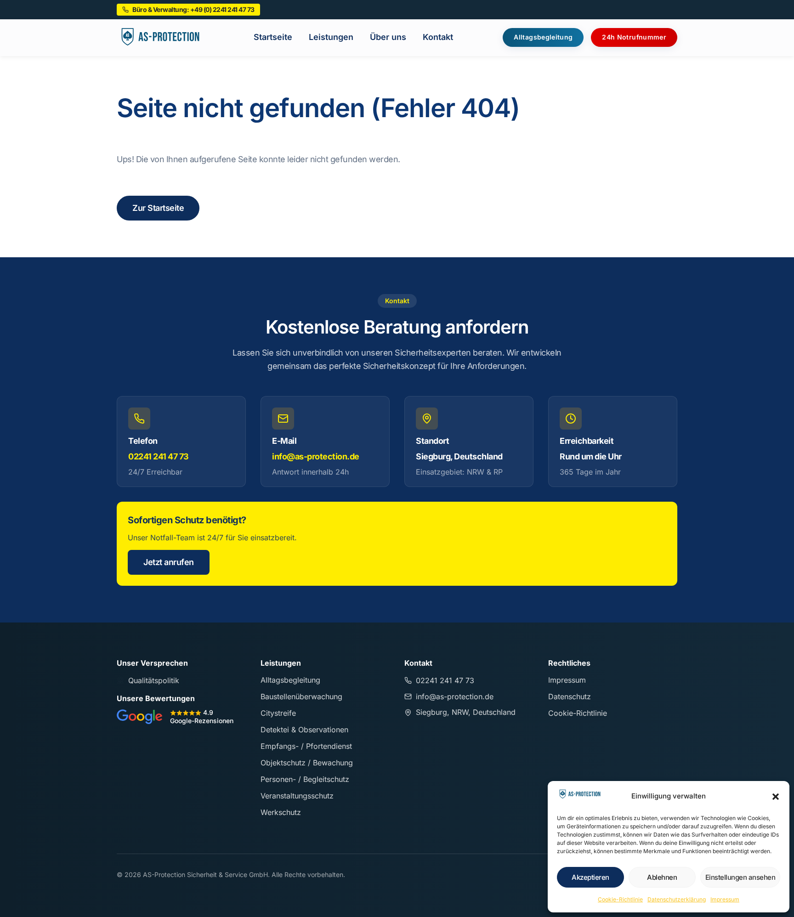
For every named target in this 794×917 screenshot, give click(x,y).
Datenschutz (569, 696)
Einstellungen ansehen (740, 877)
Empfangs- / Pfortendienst (306, 746)
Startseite (273, 37)
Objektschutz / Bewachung (307, 762)
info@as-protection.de (315, 456)
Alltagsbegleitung (290, 680)
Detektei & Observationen (304, 729)
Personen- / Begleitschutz (305, 779)
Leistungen (331, 37)
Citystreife (278, 713)
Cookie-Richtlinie (620, 899)
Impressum (724, 899)
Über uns (388, 37)
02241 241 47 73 (158, 456)
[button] (775, 796)
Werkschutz (281, 812)
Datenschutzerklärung (676, 899)
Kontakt (438, 37)
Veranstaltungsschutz (297, 795)
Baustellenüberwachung (301, 696)
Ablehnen (662, 877)
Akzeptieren (590, 877)
